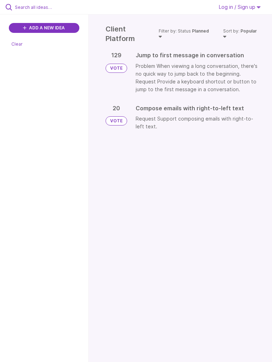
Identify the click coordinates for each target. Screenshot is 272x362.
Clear (17, 44)
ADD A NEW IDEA (46, 27)
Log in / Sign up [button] (238, 7)
